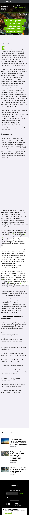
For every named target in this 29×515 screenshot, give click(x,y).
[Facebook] (22, 14)
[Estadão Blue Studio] (4, 11)
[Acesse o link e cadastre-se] (14, 511)
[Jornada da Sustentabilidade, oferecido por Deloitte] (4, 7)
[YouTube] (26, 14)
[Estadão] (7, 1)
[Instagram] (24, 14)
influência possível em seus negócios (12, 56)
